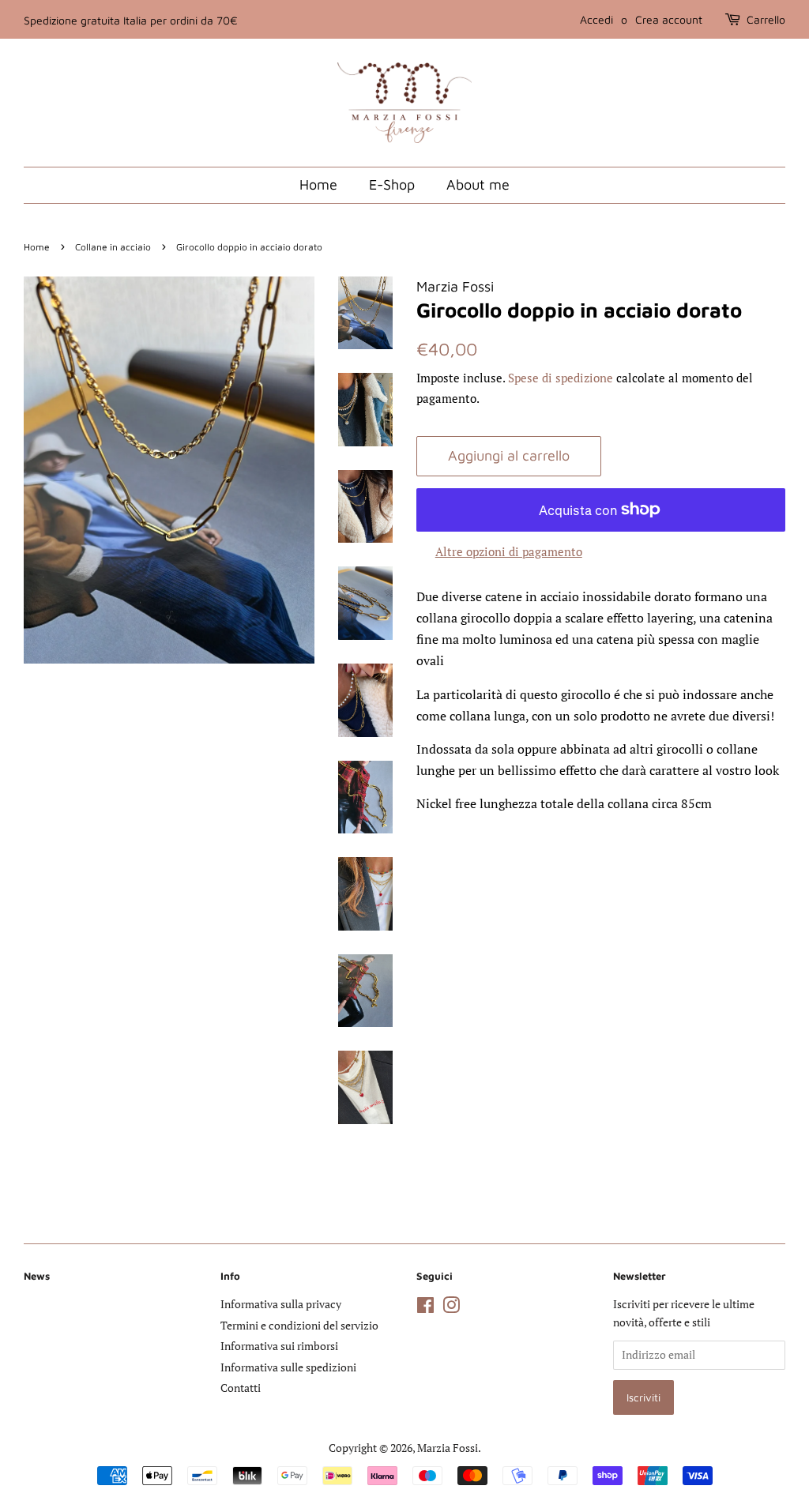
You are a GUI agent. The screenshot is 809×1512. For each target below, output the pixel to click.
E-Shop (392, 184)
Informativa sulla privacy (280, 1304)
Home (318, 184)
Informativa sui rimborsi (279, 1346)
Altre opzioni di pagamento (508, 551)
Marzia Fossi (447, 1448)
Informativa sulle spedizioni (288, 1367)
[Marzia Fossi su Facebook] (425, 1308)
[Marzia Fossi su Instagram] (451, 1308)
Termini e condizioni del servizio (299, 1325)
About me (478, 184)
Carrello (766, 19)
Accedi (596, 19)
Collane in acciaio (113, 247)
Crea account (668, 19)
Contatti (240, 1388)
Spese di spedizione (560, 378)
